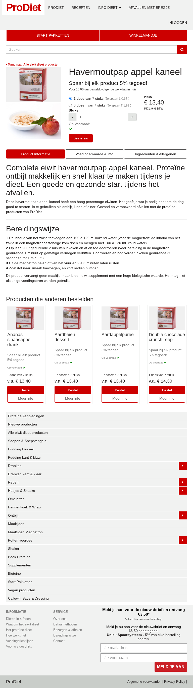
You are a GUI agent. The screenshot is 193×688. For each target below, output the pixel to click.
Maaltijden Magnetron (25, 532)
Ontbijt (13, 515)
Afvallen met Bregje (149, 8)
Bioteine (14, 573)
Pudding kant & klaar (24, 457)
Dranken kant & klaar (24, 474)
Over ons (60, 619)
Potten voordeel (20, 540)
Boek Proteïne (19, 557)
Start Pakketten (52, 35)
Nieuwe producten (22, 424)
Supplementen (19, 565)
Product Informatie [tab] (35, 154)
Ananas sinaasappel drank (19, 339)
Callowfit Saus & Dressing (28, 598)
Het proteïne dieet (19, 630)
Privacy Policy (174, 681)
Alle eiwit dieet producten (28, 433)
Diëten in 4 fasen (18, 619)
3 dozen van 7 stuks (102, 105)
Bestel (25, 390)
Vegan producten (21, 590)
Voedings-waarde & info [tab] (94, 154)
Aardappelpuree (118, 334)
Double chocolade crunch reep (167, 337)
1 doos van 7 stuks (101, 98)
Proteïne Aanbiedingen (26, 416)
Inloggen (177, 23)
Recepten (80, 8)
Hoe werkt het (16, 635)
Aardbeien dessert (65, 337)
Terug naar (33, 64)
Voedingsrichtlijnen (19, 641)
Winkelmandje (143, 35)
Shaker (13, 549)
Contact (59, 641)
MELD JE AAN (170, 667)
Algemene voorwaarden (144, 681)
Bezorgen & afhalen (67, 630)
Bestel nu (80, 138)
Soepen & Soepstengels (27, 441)
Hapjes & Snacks (21, 491)
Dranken (15, 466)
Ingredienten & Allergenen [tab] (155, 154)
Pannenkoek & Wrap (24, 507)
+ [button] (132, 117)
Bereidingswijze (64, 635)
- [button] (72, 117)
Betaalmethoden (65, 624)
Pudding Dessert (21, 449)
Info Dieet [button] (108, 8)
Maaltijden (16, 524)
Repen (13, 482)
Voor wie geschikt (19, 646)
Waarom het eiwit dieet (22, 624)
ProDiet (23, 7)
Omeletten (16, 499)
